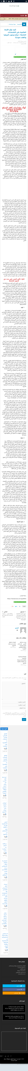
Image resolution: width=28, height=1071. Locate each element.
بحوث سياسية (5, 749)
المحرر (17, 628)
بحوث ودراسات (12, 24)
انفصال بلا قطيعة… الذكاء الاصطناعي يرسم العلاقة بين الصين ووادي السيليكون (4, 868)
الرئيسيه (19, 24)
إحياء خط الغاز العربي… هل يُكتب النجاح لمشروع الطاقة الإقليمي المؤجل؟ (22, 645)
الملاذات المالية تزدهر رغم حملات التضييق (12, 644)
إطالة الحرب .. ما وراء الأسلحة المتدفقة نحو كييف (7, 614)
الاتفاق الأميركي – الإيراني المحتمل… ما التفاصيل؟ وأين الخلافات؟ (4, 740)
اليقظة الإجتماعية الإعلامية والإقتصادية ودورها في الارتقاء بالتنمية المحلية (21, 660)
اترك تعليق (9, 42)
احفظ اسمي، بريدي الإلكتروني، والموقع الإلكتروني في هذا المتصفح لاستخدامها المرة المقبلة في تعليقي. (14, 714)
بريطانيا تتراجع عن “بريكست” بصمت (4, 847)
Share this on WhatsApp (20, 56)
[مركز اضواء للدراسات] (14, 5)
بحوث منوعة (5, 877)
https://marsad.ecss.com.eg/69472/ (16, 599)
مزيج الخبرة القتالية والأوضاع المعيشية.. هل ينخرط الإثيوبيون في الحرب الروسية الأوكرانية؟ (21, 616)
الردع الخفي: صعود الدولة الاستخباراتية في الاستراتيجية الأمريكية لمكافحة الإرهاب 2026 (5, 941)
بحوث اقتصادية (21, 42)
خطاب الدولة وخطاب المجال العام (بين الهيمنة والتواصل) (4, 918)
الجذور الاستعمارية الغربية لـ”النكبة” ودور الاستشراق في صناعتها (4, 828)
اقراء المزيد (5, 751)
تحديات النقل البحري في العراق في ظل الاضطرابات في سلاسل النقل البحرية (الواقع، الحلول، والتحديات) (4, 894)
